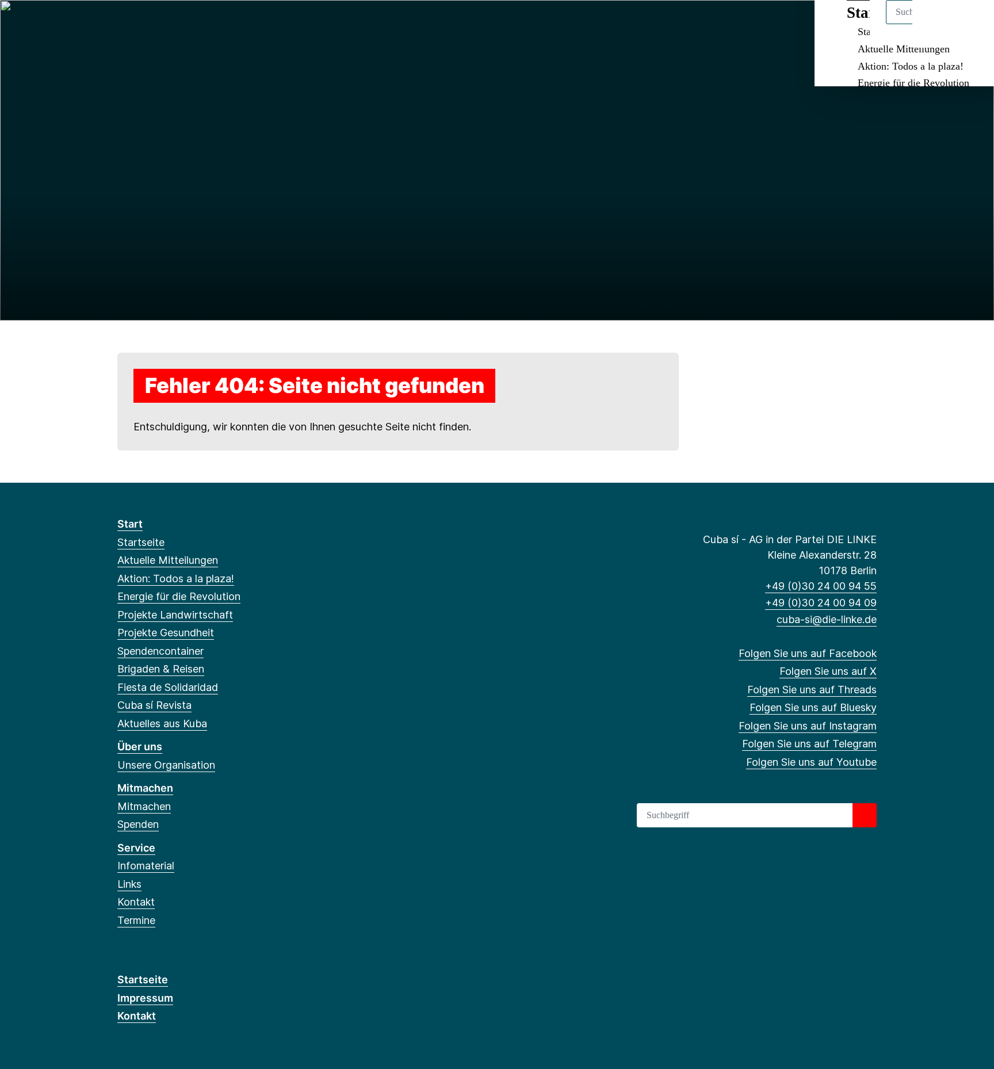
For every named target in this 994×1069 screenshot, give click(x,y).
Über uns (139, 746)
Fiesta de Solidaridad (167, 687)
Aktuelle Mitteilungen (904, 49)
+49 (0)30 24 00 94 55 (821, 586)
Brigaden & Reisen (160, 669)
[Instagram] (199, 24)
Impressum (145, 998)
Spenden (138, 824)
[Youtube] (237, 24)
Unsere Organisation (166, 765)
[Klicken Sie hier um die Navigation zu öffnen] (970, 24)
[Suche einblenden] (936, 24)
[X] (142, 24)
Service (136, 848)
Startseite (141, 542)
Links (129, 884)
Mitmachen (145, 788)
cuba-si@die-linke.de (827, 619)
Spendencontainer (160, 651)
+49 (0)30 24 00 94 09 (821, 603)
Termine (136, 920)
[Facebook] (123, 24)
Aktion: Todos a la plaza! (911, 66)
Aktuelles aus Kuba (162, 723)
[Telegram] (218, 24)
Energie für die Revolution (913, 83)
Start (130, 524)
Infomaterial (145, 866)
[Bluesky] (180, 24)
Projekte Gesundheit (165, 633)
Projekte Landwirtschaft (175, 615)
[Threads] (161, 24)
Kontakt (136, 902)
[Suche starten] (864, 815)
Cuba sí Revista (154, 705)
